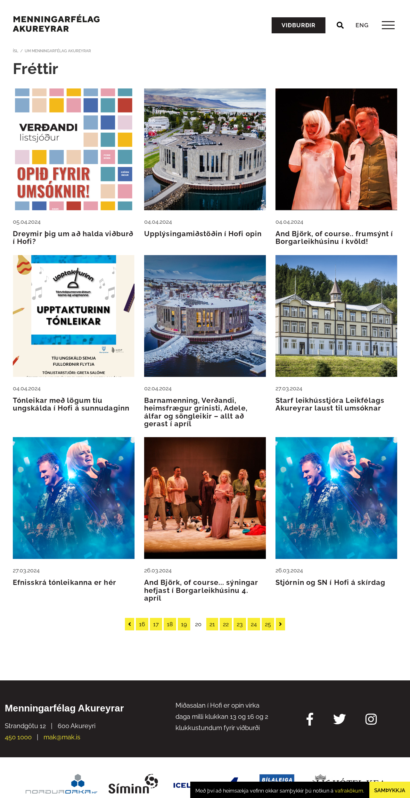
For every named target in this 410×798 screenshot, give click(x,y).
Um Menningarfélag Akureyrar (58, 51)
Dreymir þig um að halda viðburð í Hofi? (73, 237)
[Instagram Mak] (371, 720)
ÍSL (15, 51)
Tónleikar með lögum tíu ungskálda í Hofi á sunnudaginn (71, 404)
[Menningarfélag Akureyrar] (56, 23)
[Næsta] (280, 624)
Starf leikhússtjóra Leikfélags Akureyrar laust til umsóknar (329, 404)
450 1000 (18, 737)
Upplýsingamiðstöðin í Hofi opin (203, 233)
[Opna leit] (340, 25)
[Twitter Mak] (339, 720)
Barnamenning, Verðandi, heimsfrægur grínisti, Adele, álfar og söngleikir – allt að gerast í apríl (196, 412)
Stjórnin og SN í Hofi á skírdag (330, 582)
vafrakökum (349, 791)
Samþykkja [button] (389, 790)
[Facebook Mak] (309, 720)
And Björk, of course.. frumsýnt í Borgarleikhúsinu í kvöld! (334, 237)
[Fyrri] (129, 624)
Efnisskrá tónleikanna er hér (64, 582)
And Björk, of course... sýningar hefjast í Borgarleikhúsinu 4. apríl (201, 590)
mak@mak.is (62, 737)
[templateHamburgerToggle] (388, 25)
